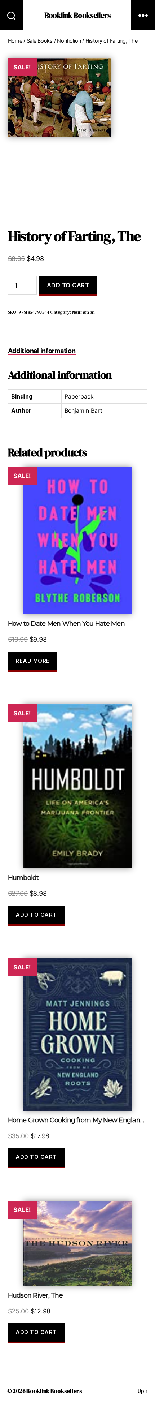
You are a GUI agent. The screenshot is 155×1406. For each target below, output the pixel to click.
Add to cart (68, 285)
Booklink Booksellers (77, 15)
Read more (32, 660)
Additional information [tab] (42, 350)
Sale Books (40, 41)
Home (15, 41)
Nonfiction (69, 41)
